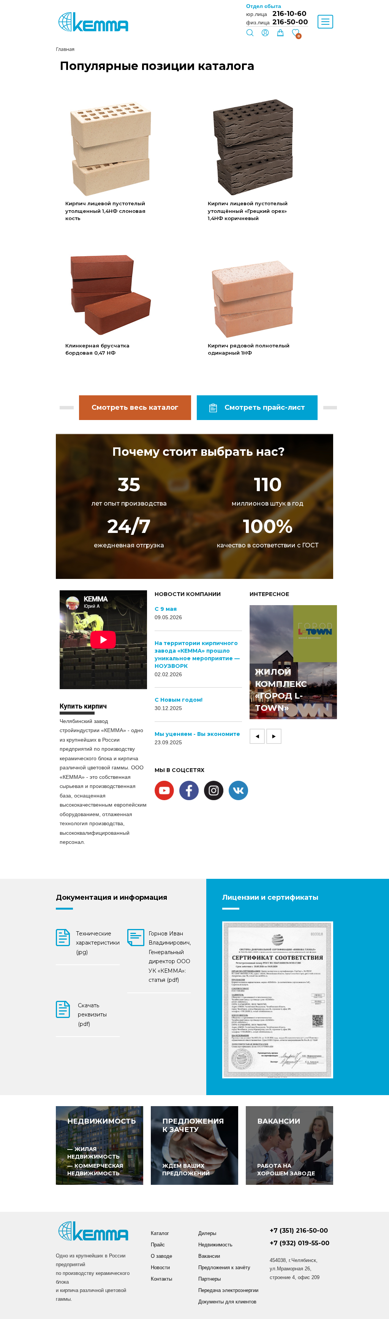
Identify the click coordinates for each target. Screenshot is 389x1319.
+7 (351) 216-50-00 (299, 1230)
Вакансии (209, 1256)
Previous (257, 736)
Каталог (160, 1233)
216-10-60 (289, 14)
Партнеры (209, 1279)
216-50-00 (290, 22)
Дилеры (207, 1233)
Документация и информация (111, 897)
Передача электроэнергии (228, 1290)
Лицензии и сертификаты (270, 897)
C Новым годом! (178, 699)
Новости (160, 1267)
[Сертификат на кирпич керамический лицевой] (278, 999)
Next (273, 736)
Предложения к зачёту (224, 1267)
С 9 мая (166, 609)
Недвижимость (215, 1245)
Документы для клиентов (227, 1302)
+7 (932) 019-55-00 (299, 1243)
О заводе (161, 1256)
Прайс (158, 1245)
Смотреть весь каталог (135, 407)
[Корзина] (280, 35)
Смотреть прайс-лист (265, 407)
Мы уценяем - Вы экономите (197, 734)
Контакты (161, 1279)
